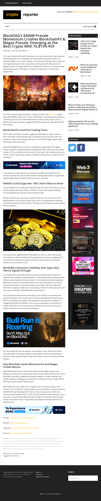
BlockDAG (15, 456)
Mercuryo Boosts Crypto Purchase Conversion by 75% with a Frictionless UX (88, 88)
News (22, 453)
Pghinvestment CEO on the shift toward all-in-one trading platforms (83, 123)
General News (15, 453)
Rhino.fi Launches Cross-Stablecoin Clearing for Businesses (89, 68)
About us (38, 472)
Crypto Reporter (22, 14)
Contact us (39, 474)
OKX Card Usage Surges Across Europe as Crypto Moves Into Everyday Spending (88, 47)
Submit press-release (42, 477)
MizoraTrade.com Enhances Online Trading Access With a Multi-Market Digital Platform (82, 107)
